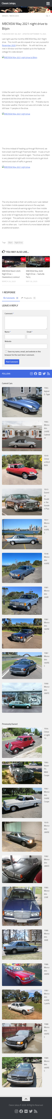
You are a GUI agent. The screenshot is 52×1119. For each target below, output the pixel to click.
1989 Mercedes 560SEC (46, 1064)
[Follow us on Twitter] (44, 373)
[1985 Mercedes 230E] (22, 925)
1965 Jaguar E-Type (47, 391)
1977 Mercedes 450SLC (46, 526)
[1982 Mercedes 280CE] (22, 882)
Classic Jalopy (8, 3)
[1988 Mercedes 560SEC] (22, 1053)
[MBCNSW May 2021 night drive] (26, 72)
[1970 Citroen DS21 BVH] (22, 484)
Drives (5, 16)
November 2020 (9, 45)
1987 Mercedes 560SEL (46, 625)
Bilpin (10, 243)
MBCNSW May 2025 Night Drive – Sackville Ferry (35, 274)
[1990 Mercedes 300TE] (22, 712)
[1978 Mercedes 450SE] (22, 582)
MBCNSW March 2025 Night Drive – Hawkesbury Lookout (11, 274)
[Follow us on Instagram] (31, 373)
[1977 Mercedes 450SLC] (22, 548)
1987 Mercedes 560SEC (46, 659)
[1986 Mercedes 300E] (22, 959)
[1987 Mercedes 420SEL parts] (22, 1019)
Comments (12, 298)
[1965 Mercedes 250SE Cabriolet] (22, 450)
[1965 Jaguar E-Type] (22, 416)
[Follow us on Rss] (48, 373)
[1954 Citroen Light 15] (22, 757)
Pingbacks (29, 298)
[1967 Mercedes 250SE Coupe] (22, 817)
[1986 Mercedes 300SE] (22, 985)
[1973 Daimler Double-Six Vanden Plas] (22, 514)
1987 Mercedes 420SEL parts (47, 997)
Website (8, 341)
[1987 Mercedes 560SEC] (22, 678)
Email (30, 332)
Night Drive (18, 243)
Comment (9, 313)
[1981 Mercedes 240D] (22, 614)
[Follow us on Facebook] (35, 373)
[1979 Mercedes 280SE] (22, 851)
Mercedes (14, 16)
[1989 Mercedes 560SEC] (22, 1086)
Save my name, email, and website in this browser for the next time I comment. (23, 353)
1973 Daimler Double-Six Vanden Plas (46, 499)
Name (8, 332)
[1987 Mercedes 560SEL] (22, 648)
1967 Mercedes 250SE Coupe (46, 795)
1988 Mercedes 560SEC (46, 1030)
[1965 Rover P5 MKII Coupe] (22, 783)
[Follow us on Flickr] (39, 373)
